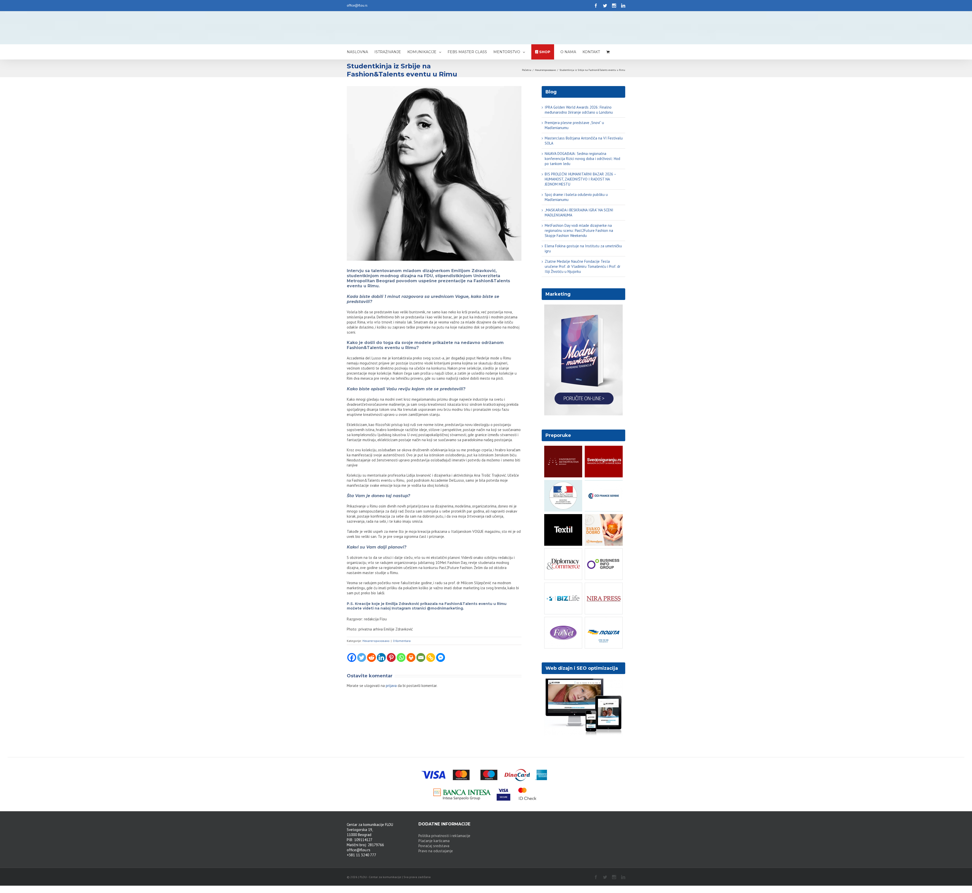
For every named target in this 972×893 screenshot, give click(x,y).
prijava (391, 685)
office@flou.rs (357, 5)
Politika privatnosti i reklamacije (444, 835)
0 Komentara (402, 641)
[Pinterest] (391, 657)
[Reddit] (371, 657)
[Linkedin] (381, 657)
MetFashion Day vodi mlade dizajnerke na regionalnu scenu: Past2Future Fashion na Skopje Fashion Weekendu (579, 230)
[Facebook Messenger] (440, 657)
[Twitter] (361, 657)
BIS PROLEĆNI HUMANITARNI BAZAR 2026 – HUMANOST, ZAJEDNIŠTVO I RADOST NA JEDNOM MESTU (580, 179)
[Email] (420, 657)
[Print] (411, 657)
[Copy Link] (430, 657)
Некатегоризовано (376, 641)
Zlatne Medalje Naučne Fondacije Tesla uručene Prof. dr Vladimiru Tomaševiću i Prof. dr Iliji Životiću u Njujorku (582, 266)
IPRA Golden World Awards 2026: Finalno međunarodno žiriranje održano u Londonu (579, 110)
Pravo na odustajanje (435, 850)
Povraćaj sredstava (433, 845)
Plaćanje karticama (434, 840)
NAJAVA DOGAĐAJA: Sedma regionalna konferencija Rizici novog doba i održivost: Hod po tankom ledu (582, 158)
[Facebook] (351, 657)
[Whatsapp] (401, 657)
